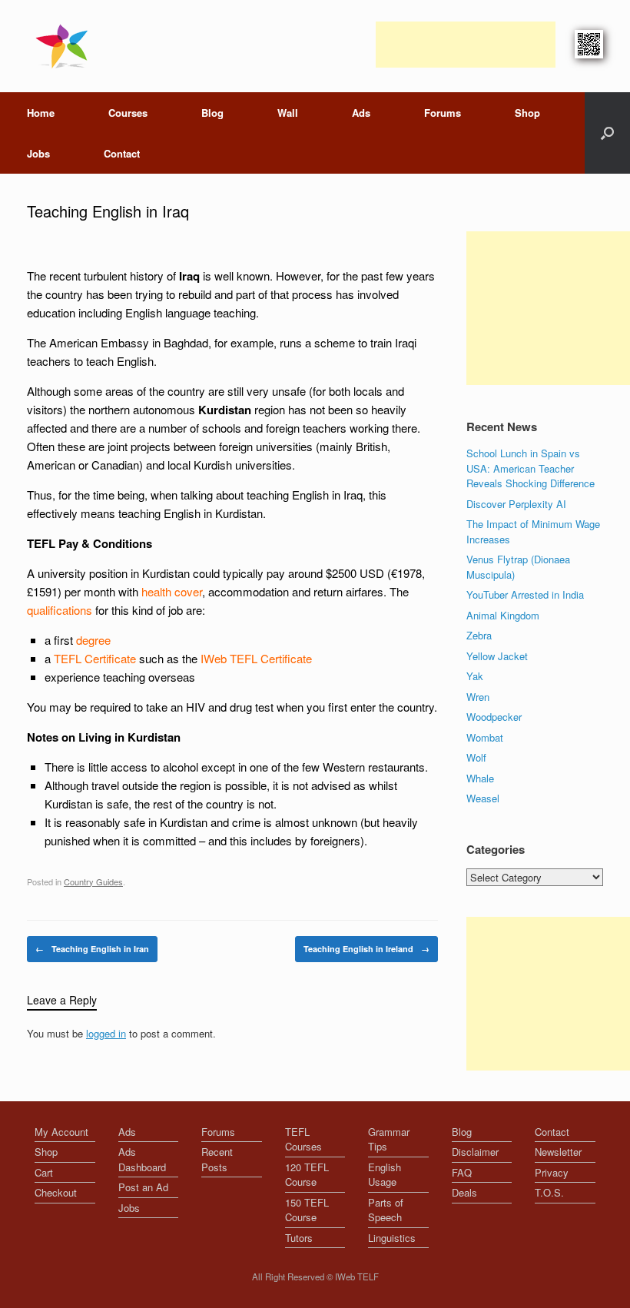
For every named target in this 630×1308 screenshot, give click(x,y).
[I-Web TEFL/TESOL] (65, 46)
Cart (44, 1172)
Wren (477, 696)
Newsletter (558, 1151)
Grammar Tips (389, 1139)
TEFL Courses (303, 1139)
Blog (212, 112)
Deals (464, 1192)
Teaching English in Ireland (366, 948)
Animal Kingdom (502, 615)
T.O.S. (549, 1192)
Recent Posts (217, 1159)
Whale (480, 778)
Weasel (482, 798)
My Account (61, 1131)
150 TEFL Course (307, 1210)
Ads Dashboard (142, 1159)
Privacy (552, 1172)
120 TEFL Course (307, 1175)
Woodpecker (494, 716)
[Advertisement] (465, 45)
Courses (128, 112)
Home (41, 112)
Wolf (476, 757)
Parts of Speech (385, 1210)
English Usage (384, 1175)
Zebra (479, 635)
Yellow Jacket (497, 656)
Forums (442, 112)
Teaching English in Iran (92, 948)
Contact (122, 153)
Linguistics (392, 1237)
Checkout (56, 1192)
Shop (527, 112)
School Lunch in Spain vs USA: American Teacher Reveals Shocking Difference (530, 468)
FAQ (462, 1172)
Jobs (38, 153)
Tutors (299, 1237)
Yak (474, 676)
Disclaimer (475, 1151)
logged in (106, 1033)
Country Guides (93, 881)
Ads (361, 112)
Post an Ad (143, 1187)
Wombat (484, 737)
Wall (287, 112)
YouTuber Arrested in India (525, 594)
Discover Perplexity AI (516, 503)
